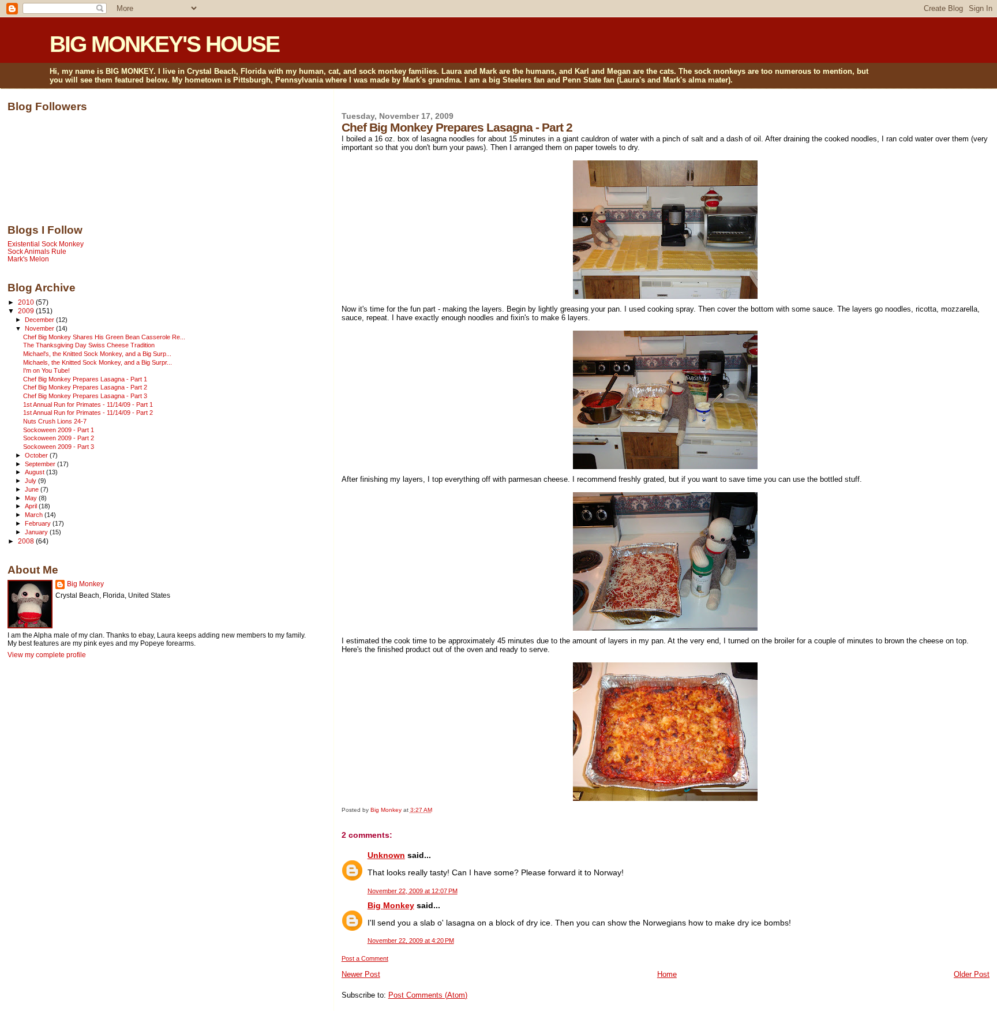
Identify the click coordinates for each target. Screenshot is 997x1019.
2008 (27, 541)
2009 (27, 310)
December (40, 319)
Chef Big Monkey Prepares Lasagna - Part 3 (85, 395)
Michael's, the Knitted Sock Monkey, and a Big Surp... (97, 353)
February (39, 523)
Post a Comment (365, 958)
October (37, 455)
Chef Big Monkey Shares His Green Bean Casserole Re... (104, 337)
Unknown (386, 855)
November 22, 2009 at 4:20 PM (411, 940)
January (37, 532)
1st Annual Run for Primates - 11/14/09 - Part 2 (88, 412)
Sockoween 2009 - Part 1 (58, 429)
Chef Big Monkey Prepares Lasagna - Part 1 (85, 379)
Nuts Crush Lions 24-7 (55, 421)
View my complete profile (47, 655)
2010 (27, 302)
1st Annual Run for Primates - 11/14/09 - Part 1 (88, 404)
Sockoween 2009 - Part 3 (58, 446)
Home (667, 974)
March (34, 514)
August (35, 472)
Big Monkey (391, 905)
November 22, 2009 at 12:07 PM (413, 890)
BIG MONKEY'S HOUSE (164, 44)
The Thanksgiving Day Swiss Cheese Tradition (89, 345)
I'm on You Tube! (46, 370)
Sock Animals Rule (37, 251)
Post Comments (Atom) (427, 995)
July (31, 480)
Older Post (971, 974)
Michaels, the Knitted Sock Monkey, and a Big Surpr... (97, 362)
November (40, 328)
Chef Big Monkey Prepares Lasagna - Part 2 (85, 387)
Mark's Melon (28, 259)
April (32, 506)
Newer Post (361, 974)
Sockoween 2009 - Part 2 (58, 437)
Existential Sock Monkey (46, 244)
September (41, 463)
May (32, 497)
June (32, 489)
